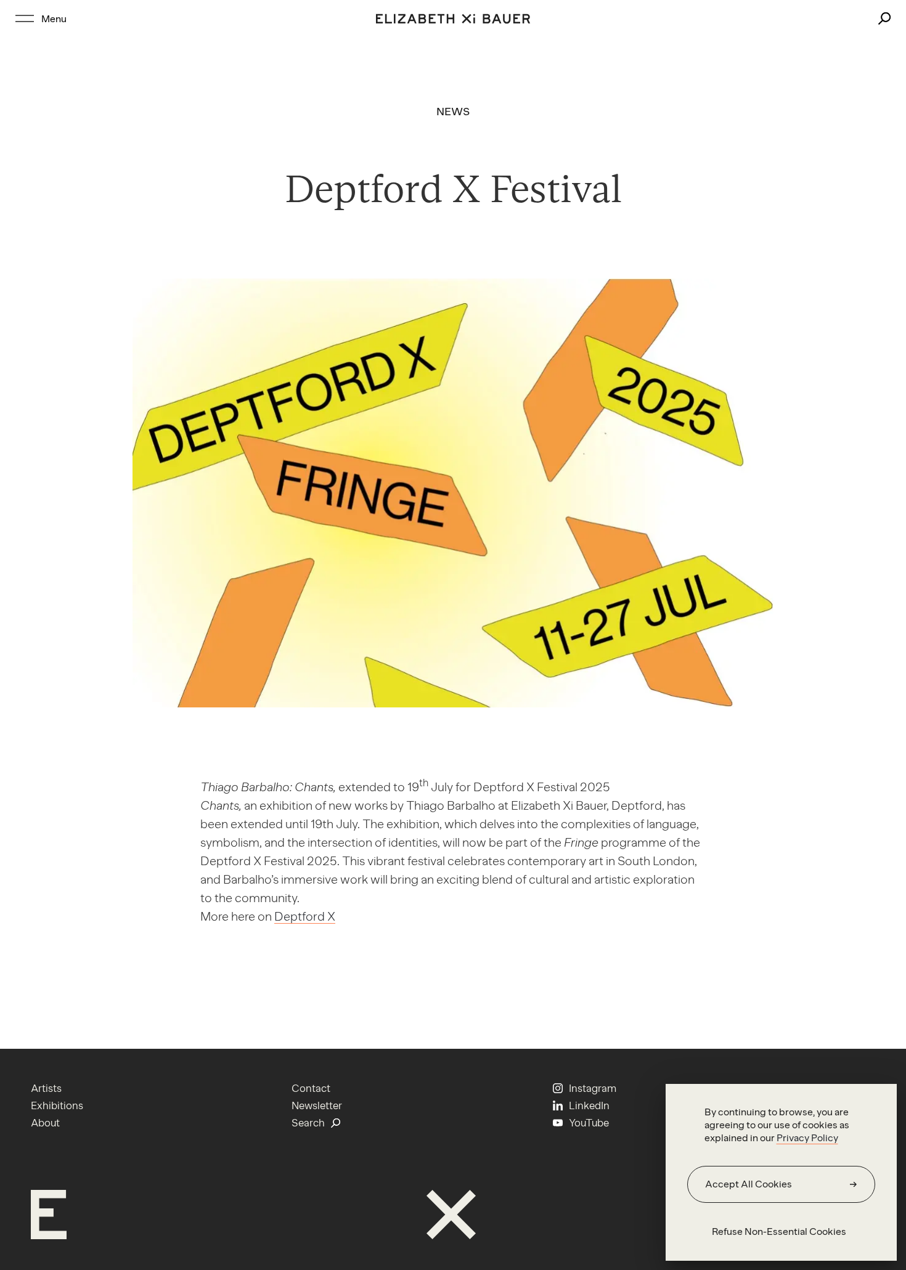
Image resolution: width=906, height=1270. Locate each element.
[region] (781, 1172)
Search (308, 1123)
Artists (46, 1088)
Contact (311, 1088)
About (45, 1123)
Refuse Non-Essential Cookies (779, 1231)
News (453, 111)
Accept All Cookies (748, 1184)
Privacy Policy (807, 1138)
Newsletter (317, 1105)
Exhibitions (57, 1105)
